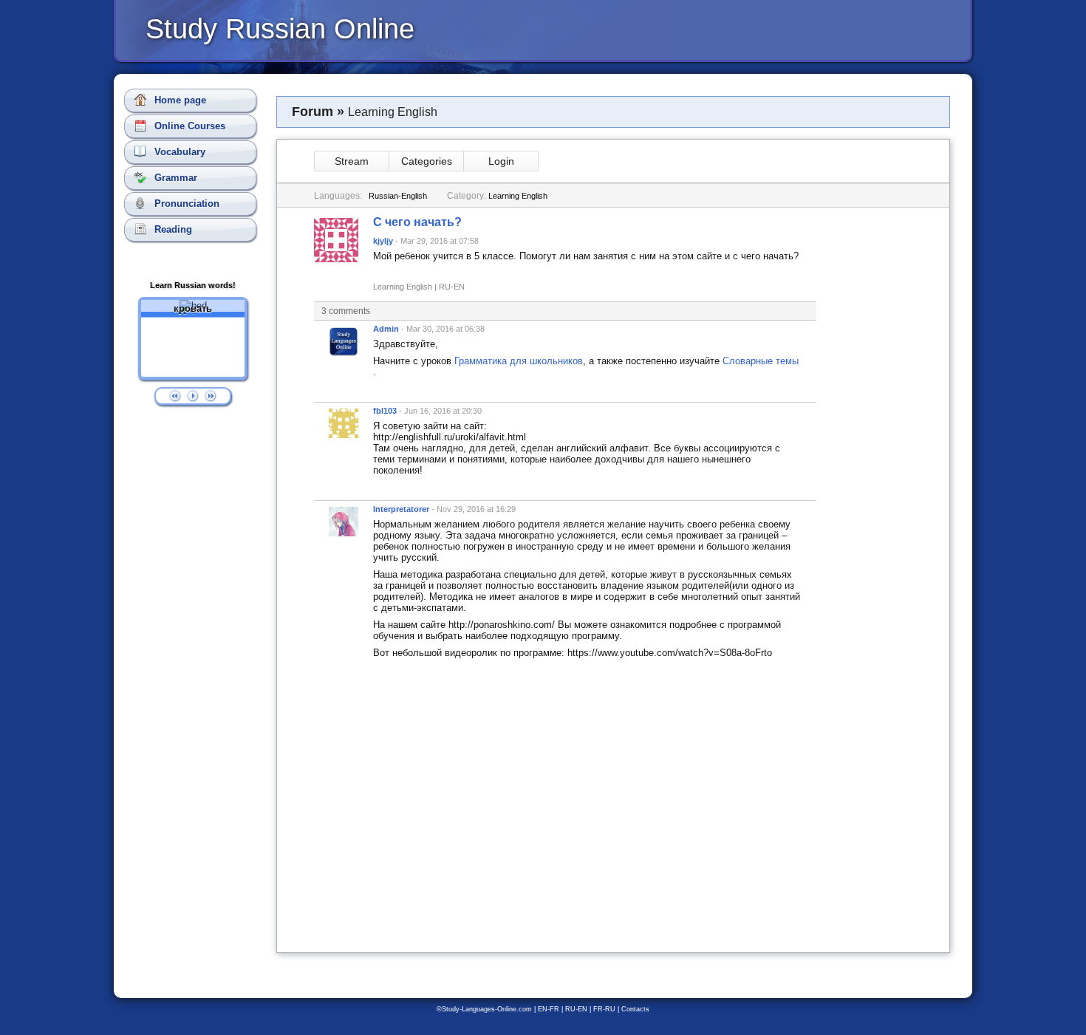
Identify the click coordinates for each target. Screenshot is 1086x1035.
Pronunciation (185, 203)
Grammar (174, 177)
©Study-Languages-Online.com (484, 1009)
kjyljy (383, 240)
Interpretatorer (401, 509)
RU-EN (576, 1009)
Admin (386, 328)
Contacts (635, 1009)
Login (501, 161)
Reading (171, 229)
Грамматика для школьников (518, 360)
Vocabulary (178, 151)
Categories (426, 161)
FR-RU (604, 1009)
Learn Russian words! (193, 285)
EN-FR (548, 1009)
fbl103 (385, 410)
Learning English (517, 195)
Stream (352, 161)
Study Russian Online (280, 28)
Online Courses (188, 125)
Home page (178, 100)
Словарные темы (761, 360)
